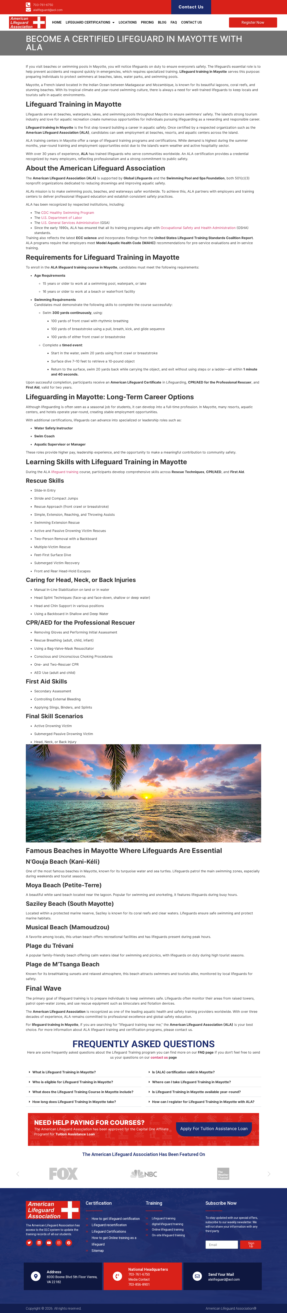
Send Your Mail (221, 1274)
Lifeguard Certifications (88, 22)
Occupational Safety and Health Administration (199, 228)
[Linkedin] (39, 1242)
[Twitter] (29, 1242)
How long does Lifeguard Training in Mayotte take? (74, 1102)
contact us (159, 1057)
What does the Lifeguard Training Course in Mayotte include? (82, 1092)
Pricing (147, 22)
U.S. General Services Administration (70, 223)
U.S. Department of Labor (61, 218)
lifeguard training (64, 472)
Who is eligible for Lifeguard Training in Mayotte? (72, 1082)
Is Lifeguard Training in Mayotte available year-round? (196, 1092)
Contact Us (191, 6)
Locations (128, 22)
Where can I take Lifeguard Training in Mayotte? (191, 1082)
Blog (162, 22)
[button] (83, 1072)
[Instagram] (58, 1242)
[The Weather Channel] (221, 1173)
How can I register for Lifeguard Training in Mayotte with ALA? (203, 1102)
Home (57, 22)
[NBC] (141, 1173)
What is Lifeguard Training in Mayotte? (64, 1072)
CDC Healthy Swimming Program (67, 212)
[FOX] (61, 1173)
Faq (174, 22)
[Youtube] (49, 1242)
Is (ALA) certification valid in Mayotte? (183, 1072)
